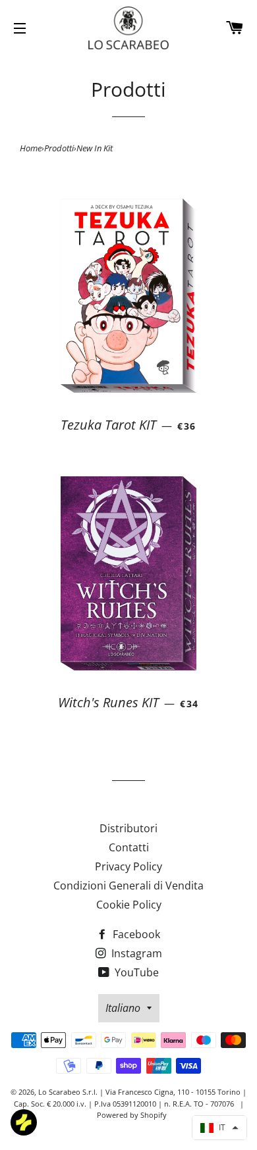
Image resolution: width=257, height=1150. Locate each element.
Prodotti (59, 148)
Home (31, 148)
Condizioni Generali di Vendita (128, 885)
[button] (219, 1127)
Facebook (135, 934)
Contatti (129, 847)
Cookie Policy (128, 904)
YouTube (135, 972)
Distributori (128, 828)
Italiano (122, 1008)
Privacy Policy (128, 866)
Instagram (135, 953)
